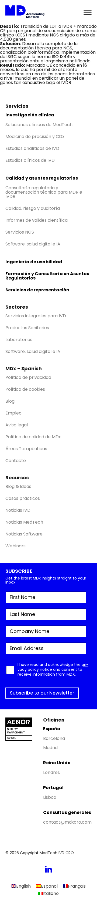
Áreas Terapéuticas (26, 449)
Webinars (15, 546)
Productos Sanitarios (27, 328)
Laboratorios (18, 339)
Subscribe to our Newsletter (42, 693)
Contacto (15, 460)
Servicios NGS (19, 232)
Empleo (13, 413)
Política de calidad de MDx (33, 437)
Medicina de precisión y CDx (34, 136)
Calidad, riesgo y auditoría (32, 208)
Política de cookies (25, 389)
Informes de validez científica (36, 220)
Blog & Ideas (18, 486)
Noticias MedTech (24, 522)
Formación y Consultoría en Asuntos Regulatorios (47, 276)
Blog (10, 401)
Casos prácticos (22, 498)
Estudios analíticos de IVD (32, 148)
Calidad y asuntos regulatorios (41, 178)
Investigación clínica (29, 115)
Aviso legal (16, 425)
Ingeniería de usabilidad (33, 262)
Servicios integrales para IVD (35, 316)
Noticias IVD (17, 510)
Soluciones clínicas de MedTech (38, 125)
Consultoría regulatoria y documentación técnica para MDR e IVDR (43, 192)
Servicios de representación (37, 290)
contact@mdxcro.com (67, 822)
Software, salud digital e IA (32, 244)
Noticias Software (24, 534)
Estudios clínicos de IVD (30, 160)
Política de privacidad (28, 377)
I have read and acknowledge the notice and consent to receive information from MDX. (53, 669)
